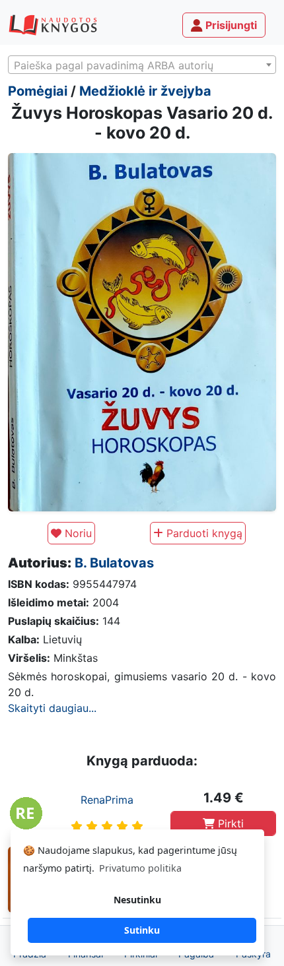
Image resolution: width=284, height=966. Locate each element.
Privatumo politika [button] (140, 868)
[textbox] (142, 65)
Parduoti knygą (202, 533)
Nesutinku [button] (137, 899)
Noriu (76, 533)
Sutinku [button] (142, 930)
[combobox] (142, 64)
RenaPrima (107, 799)
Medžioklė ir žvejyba (145, 91)
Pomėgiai (37, 91)
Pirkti (229, 823)
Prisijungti (230, 25)
